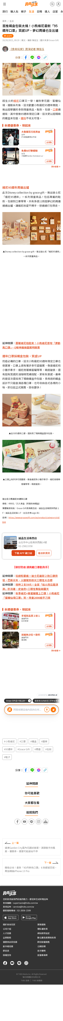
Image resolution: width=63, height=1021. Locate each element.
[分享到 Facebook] (25, 57)
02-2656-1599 (24, 910)
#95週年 (8, 749)
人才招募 (7, 933)
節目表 (6, 950)
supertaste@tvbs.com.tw (25, 902)
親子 (23, 11)
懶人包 (14, 11)
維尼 (16, 101)
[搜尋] (52, 4)
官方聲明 (41, 950)
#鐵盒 (33, 741)
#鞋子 (7, 757)
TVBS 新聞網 (37, 980)
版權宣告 (7, 955)
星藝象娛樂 (42, 955)
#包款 (48, 749)
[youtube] (12, 963)
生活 (31, 11)
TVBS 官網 (25, 980)
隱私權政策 (42, 928)
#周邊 (37, 749)
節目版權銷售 (43, 941)
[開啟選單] (4, 4)
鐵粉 (23, 118)
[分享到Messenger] (38, 57)
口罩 (55, 109)
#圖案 (44, 741)
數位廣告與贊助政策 (46, 937)
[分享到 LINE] (32, 57)
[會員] (58, 4)
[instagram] (26, 963)
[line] (19, 963)
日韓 (39, 11)
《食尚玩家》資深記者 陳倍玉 (26, 49)
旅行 (5, 11)
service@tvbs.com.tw (23, 906)
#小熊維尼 (9, 741)
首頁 (4, 21)
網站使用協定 (43, 933)
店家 (55, 11)
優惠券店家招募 (10, 941)
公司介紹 (7, 928)
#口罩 (22, 741)
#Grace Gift (23, 749)
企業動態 (7, 937)
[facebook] (5, 963)
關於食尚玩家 (9, 924)
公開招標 (41, 946)
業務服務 (41, 924)
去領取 (49, 142)
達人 (47, 11)
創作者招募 (8, 946)
